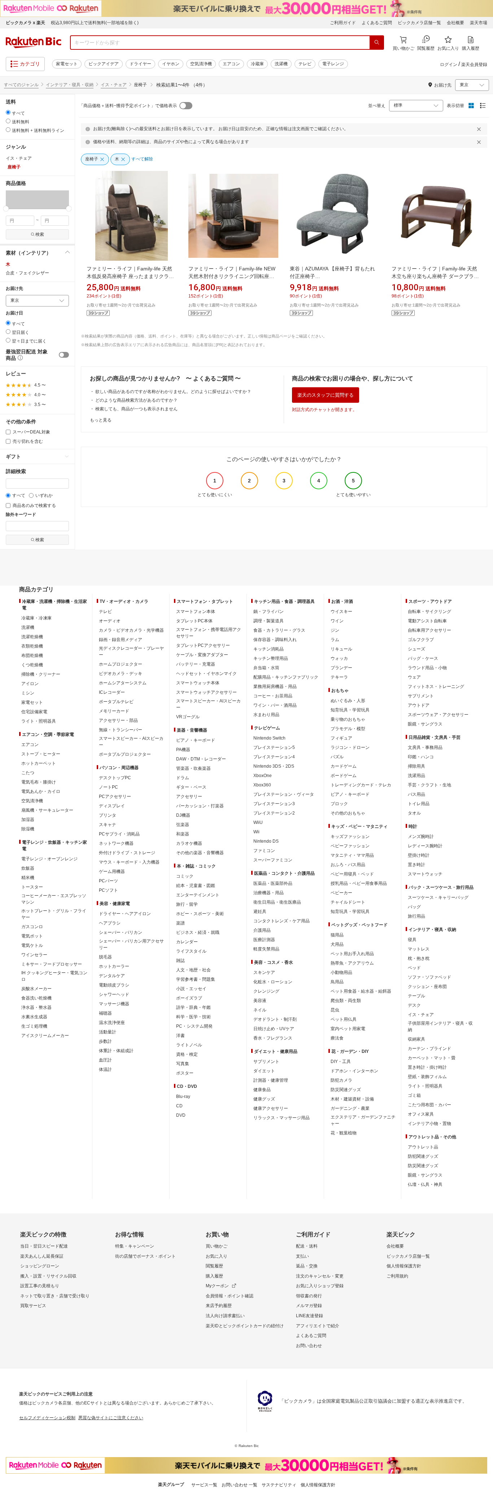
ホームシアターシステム (123, 682)
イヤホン (170, 63)
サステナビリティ (279, 1484)
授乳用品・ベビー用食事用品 (359, 883)
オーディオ (110, 620)
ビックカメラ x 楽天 (25, 22)
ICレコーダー (112, 692)
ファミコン (264, 850)
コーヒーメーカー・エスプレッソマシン (53, 899)
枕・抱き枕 (418, 958)
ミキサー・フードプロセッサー (51, 964)
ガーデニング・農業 (350, 1108)
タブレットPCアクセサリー (203, 645)
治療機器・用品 (268, 892)
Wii (256, 831)
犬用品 (337, 944)
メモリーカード (114, 711)
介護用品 (262, 930)
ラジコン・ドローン (350, 747)
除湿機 (27, 828)
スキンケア (264, 972)
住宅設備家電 (34, 711)
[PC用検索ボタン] (377, 42)
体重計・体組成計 (116, 1050)
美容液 (259, 1000)
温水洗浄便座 (112, 1022)
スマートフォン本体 (195, 611)
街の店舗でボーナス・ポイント (145, 1256)
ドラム (182, 777)
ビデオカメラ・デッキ (120, 673)
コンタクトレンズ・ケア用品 (281, 920)
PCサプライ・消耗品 (119, 834)
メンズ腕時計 (421, 836)
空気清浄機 (201, 63)
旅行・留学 (187, 904)
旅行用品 (416, 916)
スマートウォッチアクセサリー (206, 692)
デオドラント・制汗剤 (275, 1019)
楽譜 (180, 923)
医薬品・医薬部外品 (272, 883)
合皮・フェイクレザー (27, 272)
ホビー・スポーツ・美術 (200, 913)
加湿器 (27, 819)
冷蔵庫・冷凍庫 (36, 618)
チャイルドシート (348, 902)
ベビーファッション (350, 845)
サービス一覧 (204, 1484)
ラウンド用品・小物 (427, 667)
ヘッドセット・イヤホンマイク (206, 673)
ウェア (414, 677)
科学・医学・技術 (193, 1016)
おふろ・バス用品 (348, 864)
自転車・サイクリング (429, 611)
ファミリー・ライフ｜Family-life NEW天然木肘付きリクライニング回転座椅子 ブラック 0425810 (231, 276)
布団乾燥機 (32, 655)
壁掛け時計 (418, 855)
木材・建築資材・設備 (352, 1099)
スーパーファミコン (272, 859)
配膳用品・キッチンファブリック (285, 677)
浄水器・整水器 (36, 1007)
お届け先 (14, 288)
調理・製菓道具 (268, 620)
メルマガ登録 (309, 1305)
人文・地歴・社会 (193, 969)
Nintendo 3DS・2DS (273, 766)
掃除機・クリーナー (40, 674)
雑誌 (180, 960)
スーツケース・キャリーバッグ (438, 897)
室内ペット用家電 (348, 1028)
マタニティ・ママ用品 (352, 855)
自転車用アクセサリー (429, 630)
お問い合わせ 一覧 (239, 1484)
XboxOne (262, 775)
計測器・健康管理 (270, 1080)
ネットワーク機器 (116, 843)
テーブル (416, 995)
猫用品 (337, 935)
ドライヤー (140, 63)
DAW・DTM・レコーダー (201, 759)
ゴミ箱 (414, 1095)
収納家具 (416, 1039)
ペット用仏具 (344, 1019)
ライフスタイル (191, 951)
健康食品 (262, 1089)
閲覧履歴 (214, 1266)
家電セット (67, 63)
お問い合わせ (309, 1345)
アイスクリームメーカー (45, 1035)
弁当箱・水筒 (266, 667)
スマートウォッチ (425, 874)
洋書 (180, 1035)
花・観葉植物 (344, 1132)
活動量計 (107, 1031)
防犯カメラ (341, 1080)
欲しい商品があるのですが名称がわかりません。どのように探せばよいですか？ (173, 391)
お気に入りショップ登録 (320, 1285)
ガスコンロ (32, 926)
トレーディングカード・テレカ (361, 785)
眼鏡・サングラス (425, 724)
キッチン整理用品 (270, 658)
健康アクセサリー (270, 1108)
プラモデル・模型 (348, 728)
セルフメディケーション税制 (47, 1417)
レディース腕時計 (425, 845)
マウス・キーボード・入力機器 (129, 862)
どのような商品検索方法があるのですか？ (136, 400)
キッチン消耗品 (268, 649)
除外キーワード (21, 514)
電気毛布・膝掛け (38, 782)
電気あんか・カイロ (40, 791)
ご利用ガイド (343, 22)
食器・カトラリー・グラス (279, 630)
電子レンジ (333, 63)
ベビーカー (341, 892)
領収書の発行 (309, 1295)
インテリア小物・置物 (429, 1123)
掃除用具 (416, 766)
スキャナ (107, 824)
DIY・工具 (341, 1061)
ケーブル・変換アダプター (202, 654)
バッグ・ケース (423, 658)
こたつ (27, 772)
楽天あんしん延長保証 (42, 1256)
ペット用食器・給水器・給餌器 (361, 991)
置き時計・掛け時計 (427, 1067)
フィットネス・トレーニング (436, 686)
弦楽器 (182, 824)
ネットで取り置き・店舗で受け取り (55, 1295)
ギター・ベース (191, 787)
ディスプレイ (112, 805)
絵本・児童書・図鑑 (195, 885)
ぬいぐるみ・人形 (348, 700)
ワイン (337, 620)
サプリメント (266, 1061)
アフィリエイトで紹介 (317, 1325)
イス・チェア (114, 84)
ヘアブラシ (110, 923)
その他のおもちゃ (348, 813)
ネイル (259, 1009)
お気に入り (216, 1256)
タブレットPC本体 (194, 620)
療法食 (337, 1038)
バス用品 (416, 794)
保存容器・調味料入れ (275, 639)
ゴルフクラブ (421, 639)
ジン (335, 630)
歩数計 (105, 1041)
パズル (337, 756)
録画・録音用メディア (120, 639)
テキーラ (339, 677)
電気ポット (32, 936)
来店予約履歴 (219, 1305)
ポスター (184, 1073)
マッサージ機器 (114, 1003)
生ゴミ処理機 (34, 1026)
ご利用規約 (397, 1276)
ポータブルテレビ (116, 701)
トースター (32, 887)
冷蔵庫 (257, 63)
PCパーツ (108, 880)
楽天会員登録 (474, 64)
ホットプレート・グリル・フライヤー (53, 914)
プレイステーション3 (274, 803)
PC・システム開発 (194, 1026)
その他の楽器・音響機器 (200, 852)
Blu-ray (183, 1096)
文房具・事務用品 (425, 747)
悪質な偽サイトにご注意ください (110, 1417)
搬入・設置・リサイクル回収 (48, 1276)
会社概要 (455, 22)
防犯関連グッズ (423, 1156)
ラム (335, 639)
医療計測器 (264, 939)
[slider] (6, 208)
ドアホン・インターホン (354, 1070)
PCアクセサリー (115, 796)
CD (179, 1105)
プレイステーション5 (274, 747)
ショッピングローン (39, 1266)
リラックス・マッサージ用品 (281, 1117)
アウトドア (418, 705)
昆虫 (335, 1009)
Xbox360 (262, 785)
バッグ (414, 906)
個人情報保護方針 (404, 1266)
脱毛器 (105, 956)
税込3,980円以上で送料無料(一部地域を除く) (95, 22)
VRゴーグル (188, 716)
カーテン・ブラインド (429, 1048)
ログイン (448, 64)
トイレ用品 (418, 803)
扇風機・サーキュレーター (47, 810)
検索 (39, 234)
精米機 (27, 877)
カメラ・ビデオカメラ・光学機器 (131, 630)
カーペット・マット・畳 (431, 1057)
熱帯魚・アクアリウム (352, 963)
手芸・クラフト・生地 (429, 785)
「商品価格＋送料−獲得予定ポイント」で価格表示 (128, 105)
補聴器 (105, 1013)
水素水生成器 (34, 1016)
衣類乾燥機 (32, 646)
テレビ (304, 63)
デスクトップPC (115, 777)
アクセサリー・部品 (118, 720)
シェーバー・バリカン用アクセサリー (131, 944)
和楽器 (182, 834)
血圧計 (105, 1060)
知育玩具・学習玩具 (350, 709)
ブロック (339, 803)
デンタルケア (112, 975)
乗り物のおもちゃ (348, 719)
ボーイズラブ (189, 998)
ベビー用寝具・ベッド (352, 874)
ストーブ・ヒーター (40, 753)
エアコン (231, 63)
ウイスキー (341, 611)
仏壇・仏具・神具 (425, 1184)
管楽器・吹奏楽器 (193, 768)
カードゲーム (344, 766)
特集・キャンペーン (134, 1246)
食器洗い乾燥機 (36, 998)
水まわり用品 (266, 714)
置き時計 (416, 864)
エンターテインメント (197, 894)
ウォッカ (339, 658)
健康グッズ (264, 1099)
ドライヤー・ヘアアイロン (125, 913)
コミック (184, 876)
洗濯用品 (416, 775)
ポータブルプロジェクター (125, 754)
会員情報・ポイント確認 (229, 1295)
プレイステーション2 (274, 813)
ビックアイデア (103, 63)
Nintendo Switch (269, 738)
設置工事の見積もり (39, 1285)
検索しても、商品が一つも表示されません (136, 408)
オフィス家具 (421, 1114)
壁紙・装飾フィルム (427, 1076)
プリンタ (107, 815)
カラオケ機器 (189, 843)
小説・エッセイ (191, 988)
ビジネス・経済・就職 (197, 932)
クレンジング (266, 991)
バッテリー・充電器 (195, 664)
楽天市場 (478, 22)
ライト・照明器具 (38, 721)
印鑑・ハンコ (421, 756)
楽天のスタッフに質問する (325, 395)
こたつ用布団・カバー (429, 1104)
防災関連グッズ (346, 1089)
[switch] (64, 355)
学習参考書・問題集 (195, 979)
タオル (414, 813)
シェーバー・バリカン (120, 932)
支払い (302, 1256)
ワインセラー (34, 954)
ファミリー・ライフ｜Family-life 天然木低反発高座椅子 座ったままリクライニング (130, 276)
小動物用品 (341, 972)
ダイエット (264, 1070)
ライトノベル (189, 1044)
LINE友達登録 (309, 1315)
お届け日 (14, 313)
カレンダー (187, 941)
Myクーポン (217, 1285)
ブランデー (341, 667)
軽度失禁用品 (266, 949)
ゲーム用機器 (112, 871)
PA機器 (183, 749)
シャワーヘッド (114, 994)
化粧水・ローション (272, 981)
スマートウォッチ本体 (197, 682)
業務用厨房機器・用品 (275, 686)
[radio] (8, 112)
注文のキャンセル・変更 (320, 1276)
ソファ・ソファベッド (429, 977)
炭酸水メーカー (36, 988)
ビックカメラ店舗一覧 (419, 22)
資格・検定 (187, 1054)
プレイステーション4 (274, 756)
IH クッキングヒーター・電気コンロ (54, 976)
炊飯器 (27, 868)
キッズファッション (350, 836)
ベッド (414, 967)
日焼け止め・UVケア (273, 1028)
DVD (181, 1115)
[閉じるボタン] (480, 129)
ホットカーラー (114, 966)
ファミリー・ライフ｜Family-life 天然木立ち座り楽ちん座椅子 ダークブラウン (435, 276)
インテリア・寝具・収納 (69, 84)
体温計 (105, 1069)
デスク (414, 1005)
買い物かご (216, 1246)
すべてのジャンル (21, 84)
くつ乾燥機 (32, 664)
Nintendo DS (266, 841)
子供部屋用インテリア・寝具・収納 (440, 1026)
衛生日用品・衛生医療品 (277, 902)
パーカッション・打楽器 (200, 805)
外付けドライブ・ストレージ (127, 852)
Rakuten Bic (33, 42)
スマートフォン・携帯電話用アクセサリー (208, 633)
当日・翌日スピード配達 (44, 1246)
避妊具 (259, 911)
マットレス (418, 949)
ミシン (27, 693)
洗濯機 (281, 63)
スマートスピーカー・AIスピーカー (131, 741)
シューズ (416, 649)
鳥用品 (337, 981)
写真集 (182, 1063)
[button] (14, 199)
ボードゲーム (344, 775)
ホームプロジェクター (120, 664)
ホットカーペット (38, 763)
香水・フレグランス (272, 1038)
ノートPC (108, 787)
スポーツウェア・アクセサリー (438, 714)
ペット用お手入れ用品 (352, 953)
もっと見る (101, 420)
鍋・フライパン (268, 611)
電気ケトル (32, 945)
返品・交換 (307, 1266)
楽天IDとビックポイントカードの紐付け (245, 1325)
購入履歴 (214, 1276)
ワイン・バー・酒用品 (275, 705)
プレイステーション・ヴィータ (283, 794)
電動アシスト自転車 (427, 620)
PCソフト (108, 890)
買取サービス (33, 1305)
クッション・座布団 (427, 986)
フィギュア (341, 738)
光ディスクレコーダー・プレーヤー (131, 651)
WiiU (258, 822)
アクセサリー (189, 796)
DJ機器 (183, 815)
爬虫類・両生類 (346, 1000)
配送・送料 (307, 1246)
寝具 (412, 939)
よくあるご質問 (377, 22)
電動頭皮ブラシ (114, 985)
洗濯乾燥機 (32, 636)
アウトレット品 (423, 1147)
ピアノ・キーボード (195, 740)
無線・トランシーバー (120, 729)
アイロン (30, 683)
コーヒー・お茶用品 (272, 695)
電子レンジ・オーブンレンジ (49, 858)
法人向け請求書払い (225, 1315)
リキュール (341, 649)
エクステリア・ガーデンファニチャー (363, 1120)
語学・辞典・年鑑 (193, 1007)
